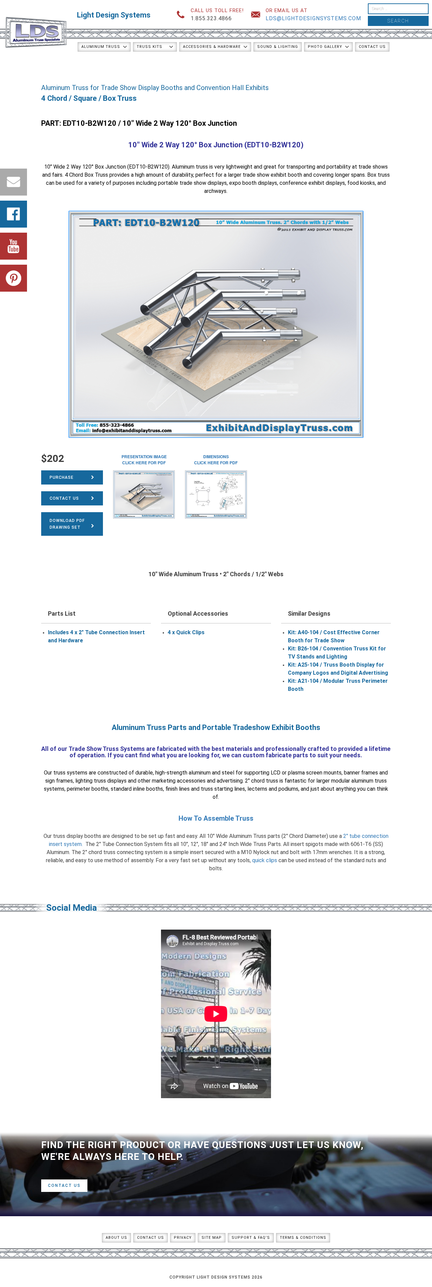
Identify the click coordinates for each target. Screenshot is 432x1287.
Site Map (211, 1237)
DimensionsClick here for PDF (216, 460)
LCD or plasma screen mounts (306, 772)
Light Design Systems (114, 15)
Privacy (183, 1237)
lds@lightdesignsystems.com (313, 18)
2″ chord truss (261, 781)
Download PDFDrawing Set (67, 524)
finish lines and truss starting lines (205, 789)
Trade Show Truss (94, 748)
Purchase (62, 477)
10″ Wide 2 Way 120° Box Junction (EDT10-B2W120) (215, 145)
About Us (116, 1237)
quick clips (264, 860)
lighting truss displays (101, 781)
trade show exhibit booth (272, 175)
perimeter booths (87, 789)
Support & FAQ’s (251, 1237)
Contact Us (372, 47)
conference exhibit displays (312, 183)
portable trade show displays (192, 183)
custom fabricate (267, 755)
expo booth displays (253, 183)
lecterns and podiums (272, 789)
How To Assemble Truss (216, 818)
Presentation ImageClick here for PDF (144, 460)
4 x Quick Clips (186, 632)
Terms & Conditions (303, 1237)
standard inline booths (137, 789)
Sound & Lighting (277, 47)
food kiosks (361, 183)
